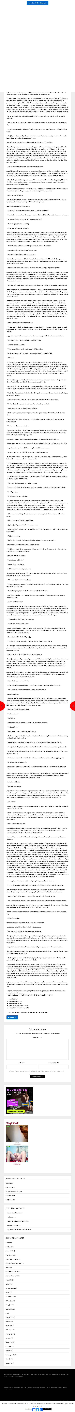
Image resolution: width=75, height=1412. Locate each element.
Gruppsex (8, 1296)
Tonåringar (9, 1355)
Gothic (8, 1292)
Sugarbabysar (13, 999)
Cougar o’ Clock (10, 1199)
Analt (7, 1247)
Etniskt (8, 1280)
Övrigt (8, 1342)
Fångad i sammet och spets (14, 1191)
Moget (8, 1317)
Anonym (44, 1012)
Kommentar (37, 1037)
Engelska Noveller (11, 1276)
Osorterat (9, 1334)
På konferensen (10, 1195)
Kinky (7, 1305)
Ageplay (8, 1242)
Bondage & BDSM (11, 1259)
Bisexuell (8, 1251)
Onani (7, 1325)
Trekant (8, 1363)
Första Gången (10, 1288)
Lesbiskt (8, 1309)
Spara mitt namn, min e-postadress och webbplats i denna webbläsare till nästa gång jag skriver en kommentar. (37, 1071)
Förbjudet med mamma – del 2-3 (19, 1005)
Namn (22, 1063)
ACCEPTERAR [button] (46, 1409)
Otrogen (8, 1338)
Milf (7, 1313)
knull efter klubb (10, 1187)
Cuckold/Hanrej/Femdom (13, 1263)
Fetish (7, 1284)
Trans (7, 1359)
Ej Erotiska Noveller (12, 1271)
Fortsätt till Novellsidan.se (38, 3)
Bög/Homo (9, 1255)
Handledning (9, 1183)
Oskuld (8, 1330)
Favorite (11, 1017)
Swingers (8, 1350)
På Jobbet (9, 1346)
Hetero (8, 1301)
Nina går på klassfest (15, 1001)
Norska (8, 1321)
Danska (8, 1267)
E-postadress (53, 1063)
